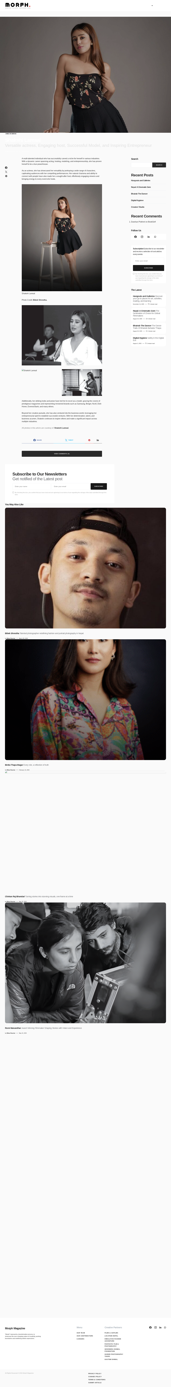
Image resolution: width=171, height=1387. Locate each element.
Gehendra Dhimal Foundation (112, 1350)
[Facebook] (135, 5)
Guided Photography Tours (114, 1355)
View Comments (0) (62, 453)
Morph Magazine (15, 1328)
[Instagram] (140, 5)
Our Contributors (85, 1336)
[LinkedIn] (145, 5)
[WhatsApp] (155, 237)
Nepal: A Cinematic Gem (141, 187)
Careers (80, 1339)
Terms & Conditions (97, 1379)
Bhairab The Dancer (139, 194)
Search (134, 159)
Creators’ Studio (137, 207)
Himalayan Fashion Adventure (113, 1340)
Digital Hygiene (137, 200)
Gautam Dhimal (111, 1359)
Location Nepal (111, 1336)
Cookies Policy (95, 1376)
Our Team (81, 1333)
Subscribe (98, 486)
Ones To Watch (11, 133)
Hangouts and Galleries (140, 180)
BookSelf (152, 222)
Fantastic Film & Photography (112, 1345)
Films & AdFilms (111, 1333)
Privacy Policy (94, 1373)
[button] (152, 5)
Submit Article (95, 1383)
